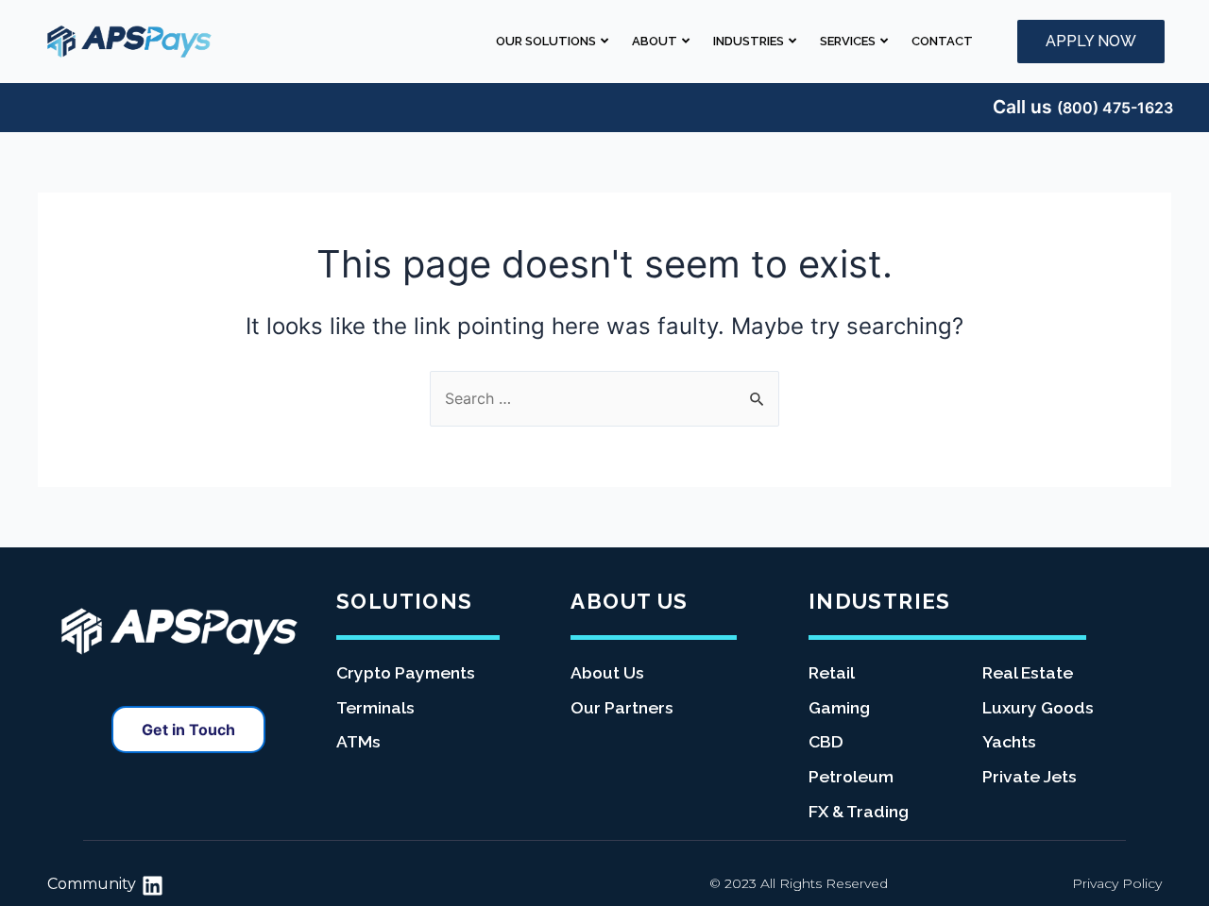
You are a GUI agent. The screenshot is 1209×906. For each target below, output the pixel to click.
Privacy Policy (1117, 883)
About (654, 41)
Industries (748, 41)
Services (848, 41)
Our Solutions (546, 41)
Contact (942, 41)
